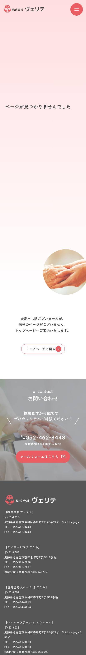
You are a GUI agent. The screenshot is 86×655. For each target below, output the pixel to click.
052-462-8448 (45, 437)
